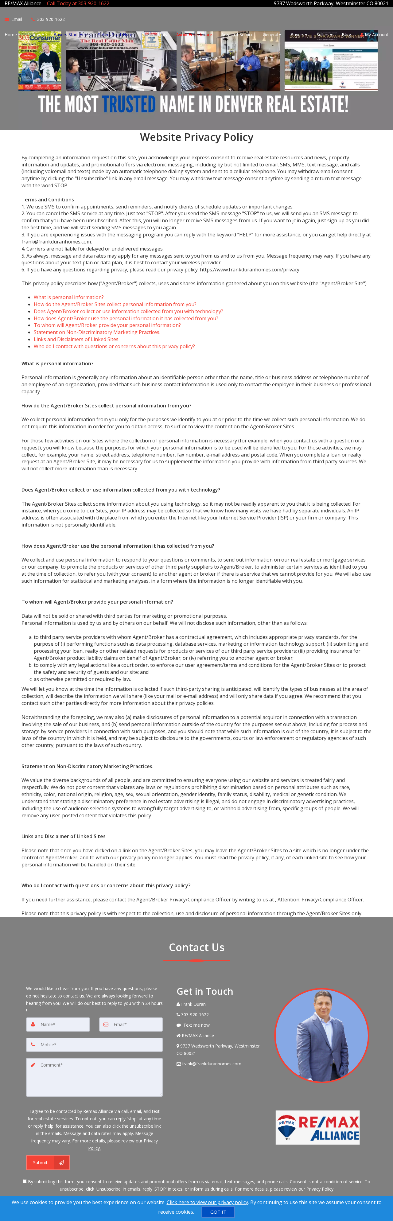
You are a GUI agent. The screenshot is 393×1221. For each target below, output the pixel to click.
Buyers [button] (297, 34)
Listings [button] (33, 34)
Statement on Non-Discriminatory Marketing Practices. (97, 332)
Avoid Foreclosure (194, 34)
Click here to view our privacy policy (207, 1202)
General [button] (270, 34)
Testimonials (154, 34)
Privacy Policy (319, 1189)
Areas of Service (237, 34)
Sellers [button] (323, 34)
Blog (346, 34)
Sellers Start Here (115, 34)
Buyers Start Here (71, 34)
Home (11, 34)
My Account (376, 34)
